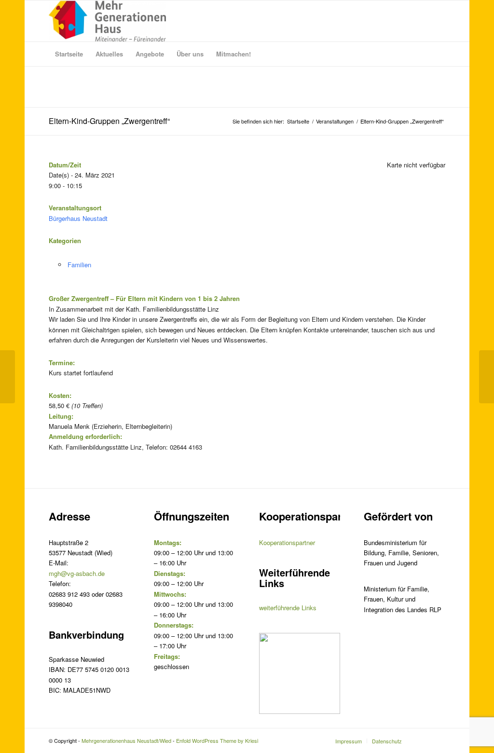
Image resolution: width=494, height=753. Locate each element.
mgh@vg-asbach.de (77, 573)
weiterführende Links (287, 607)
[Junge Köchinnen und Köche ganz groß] (7, 376)
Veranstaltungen (335, 121)
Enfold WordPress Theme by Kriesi (217, 740)
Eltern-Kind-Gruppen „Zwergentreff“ (109, 120)
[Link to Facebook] (438, 740)
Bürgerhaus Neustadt (78, 218)
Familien (79, 264)
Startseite (298, 121)
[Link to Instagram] (423, 740)
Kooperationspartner (287, 542)
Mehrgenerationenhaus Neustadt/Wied (126, 740)
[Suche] (439, 54)
